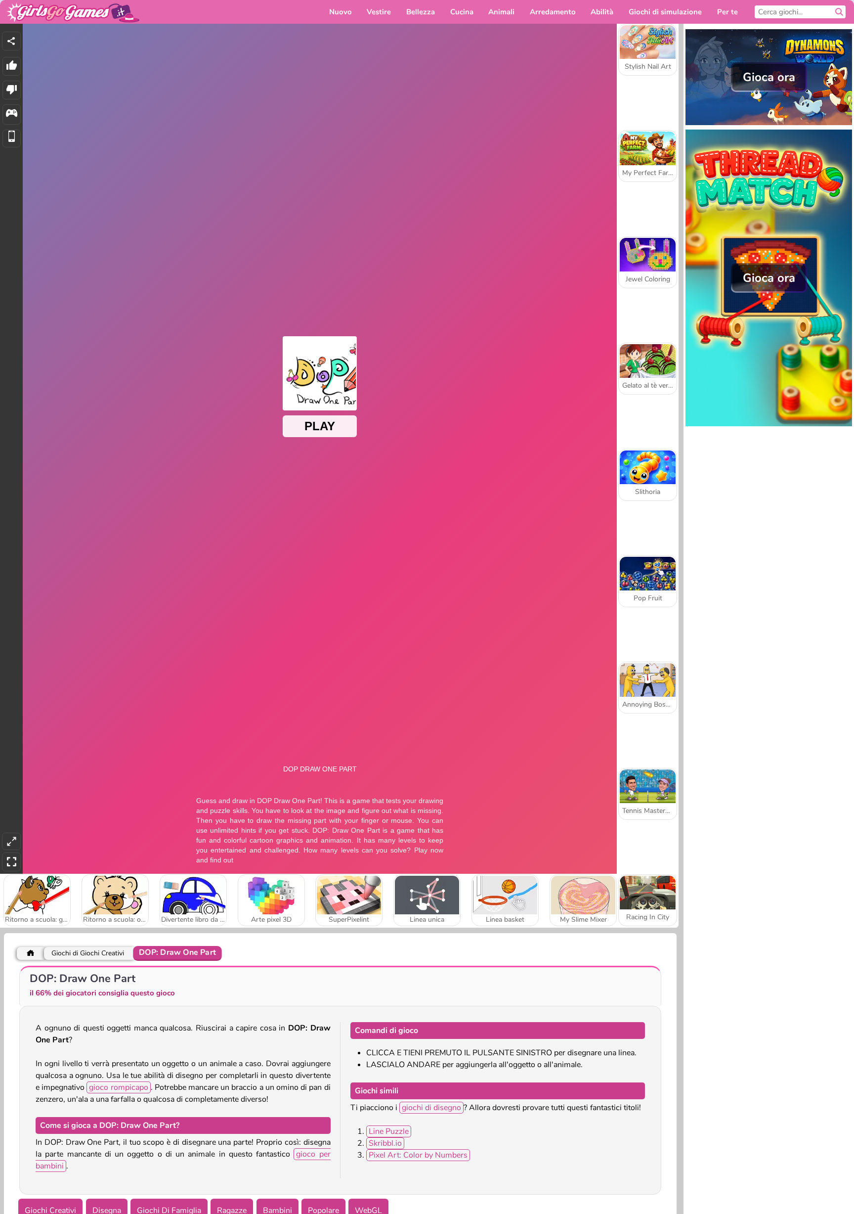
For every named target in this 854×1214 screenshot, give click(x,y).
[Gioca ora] (768, 124)
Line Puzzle (389, 1131)
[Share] (11, 41)
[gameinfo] (11, 114)
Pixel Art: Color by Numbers (418, 1155)
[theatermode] (11, 841)
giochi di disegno (431, 1107)
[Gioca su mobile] (11, 139)
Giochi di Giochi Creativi (87, 953)
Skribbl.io (385, 1143)
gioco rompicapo (118, 1087)
